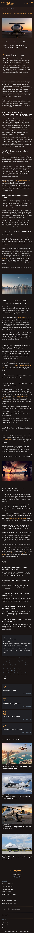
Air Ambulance (6, 13)
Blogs (12, 8)
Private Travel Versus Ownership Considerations (15, 668)
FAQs (4, 678)
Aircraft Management (19, 13)
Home (6, 8)
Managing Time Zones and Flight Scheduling (15, 661)
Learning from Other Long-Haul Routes (13, 670)
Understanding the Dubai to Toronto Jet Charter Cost (17, 663)
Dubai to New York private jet (17, 518)
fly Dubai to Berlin (7, 439)
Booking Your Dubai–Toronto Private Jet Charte (15, 672)
